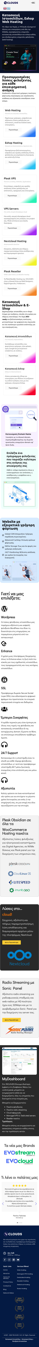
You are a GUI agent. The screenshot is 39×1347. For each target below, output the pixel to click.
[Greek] (9, 8)
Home (5, 1270)
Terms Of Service (6, 1277)
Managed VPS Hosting (25, 1274)
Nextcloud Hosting (23, 1285)
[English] (5, 8)
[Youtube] (18, 1259)
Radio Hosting (22, 1289)
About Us (6, 1273)
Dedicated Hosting (23, 1277)
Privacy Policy (8, 1282)
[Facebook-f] (4, 1259)
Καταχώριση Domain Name (18, 434)
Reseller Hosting (22, 1281)
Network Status (8, 1293)
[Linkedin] (13, 1259)
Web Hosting (21, 1270)
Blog (4, 1289)
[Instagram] (9, 1259)
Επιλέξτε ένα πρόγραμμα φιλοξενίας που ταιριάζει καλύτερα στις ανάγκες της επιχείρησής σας (21, 459)
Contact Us (7, 1286)
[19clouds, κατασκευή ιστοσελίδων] (10, 2)
